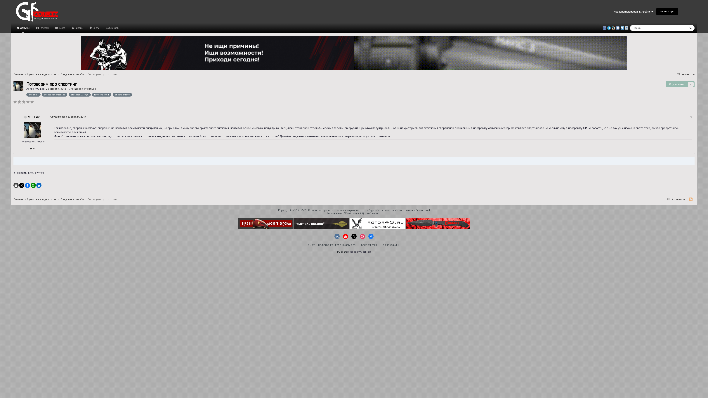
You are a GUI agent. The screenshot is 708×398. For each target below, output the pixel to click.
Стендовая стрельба (82, 88)
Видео (61, 28)
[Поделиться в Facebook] (27, 185)
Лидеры (79, 28)
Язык (310, 244)
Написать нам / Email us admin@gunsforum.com (354, 213)
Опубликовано (68, 116)
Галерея (44, 28)
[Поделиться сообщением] (691, 116)
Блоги (96, 28)
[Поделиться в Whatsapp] (33, 185)
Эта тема (677, 28)
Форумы (24, 28)
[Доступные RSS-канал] (691, 199)
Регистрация (667, 11)
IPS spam (342, 251)
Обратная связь (369, 244)
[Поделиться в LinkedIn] (38, 185)
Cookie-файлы (390, 244)
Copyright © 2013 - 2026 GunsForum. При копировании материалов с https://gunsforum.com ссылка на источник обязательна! (354, 210)
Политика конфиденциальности (337, 244)
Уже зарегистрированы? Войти (632, 11)
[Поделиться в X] (21, 185)
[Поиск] (691, 28)
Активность (112, 28)
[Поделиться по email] (16, 185)
